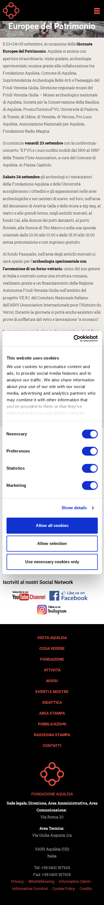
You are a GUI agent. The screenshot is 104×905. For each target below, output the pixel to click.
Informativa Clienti (74, 881)
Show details (74, 507)
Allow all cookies (52, 525)
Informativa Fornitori (30, 888)
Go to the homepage (11, 10)
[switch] (90, 451)
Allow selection (52, 543)
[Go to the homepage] (52, 774)
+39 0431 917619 (55, 867)
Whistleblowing (41, 881)
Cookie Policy (63, 888)
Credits (86, 888)
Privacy (17, 881)
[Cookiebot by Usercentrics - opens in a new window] (74, 338)
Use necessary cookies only (52, 561)
